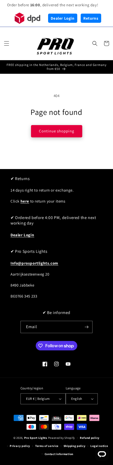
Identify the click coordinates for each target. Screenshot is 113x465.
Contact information (59, 454)
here (24, 201)
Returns (90, 18)
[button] (6, 43)
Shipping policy (75, 446)
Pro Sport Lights (35, 438)
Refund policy (90, 438)
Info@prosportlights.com (34, 263)
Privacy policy (20, 446)
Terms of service (47, 446)
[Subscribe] (86, 327)
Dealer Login (62, 18)
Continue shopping (56, 130)
